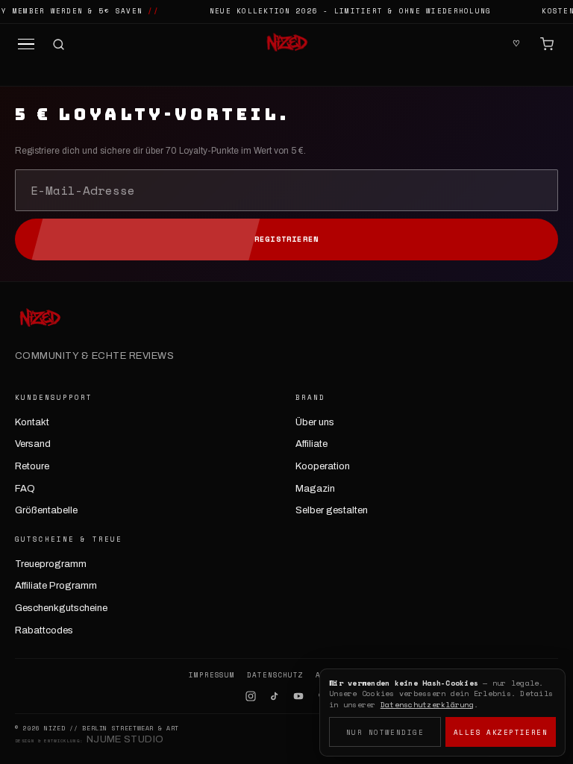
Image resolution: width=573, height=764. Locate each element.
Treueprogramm (51, 564)
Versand (33, 444)
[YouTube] (298, 696)
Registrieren (286, 239)
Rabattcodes (44, 630)
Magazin (315, 488)
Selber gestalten (331, 510)
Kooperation (322, 466)
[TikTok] (274, 696)
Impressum (212, 675)
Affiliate (311, 444)
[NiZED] (286, 44)
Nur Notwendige (385, 732)
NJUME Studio (125, 739)
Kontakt (32, 422)
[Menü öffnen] (26, 44)
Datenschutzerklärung (427, 704)
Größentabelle (46, 510)
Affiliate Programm (56, 585)
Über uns (314, 422)
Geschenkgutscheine (61, 608)
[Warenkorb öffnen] (547, 44)
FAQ (25, 488)
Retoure (32, 466)
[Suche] (58, 44)
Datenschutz (275, 675)
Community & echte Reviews (94, 356)
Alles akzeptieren (501, 732)
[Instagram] (250, 696)
